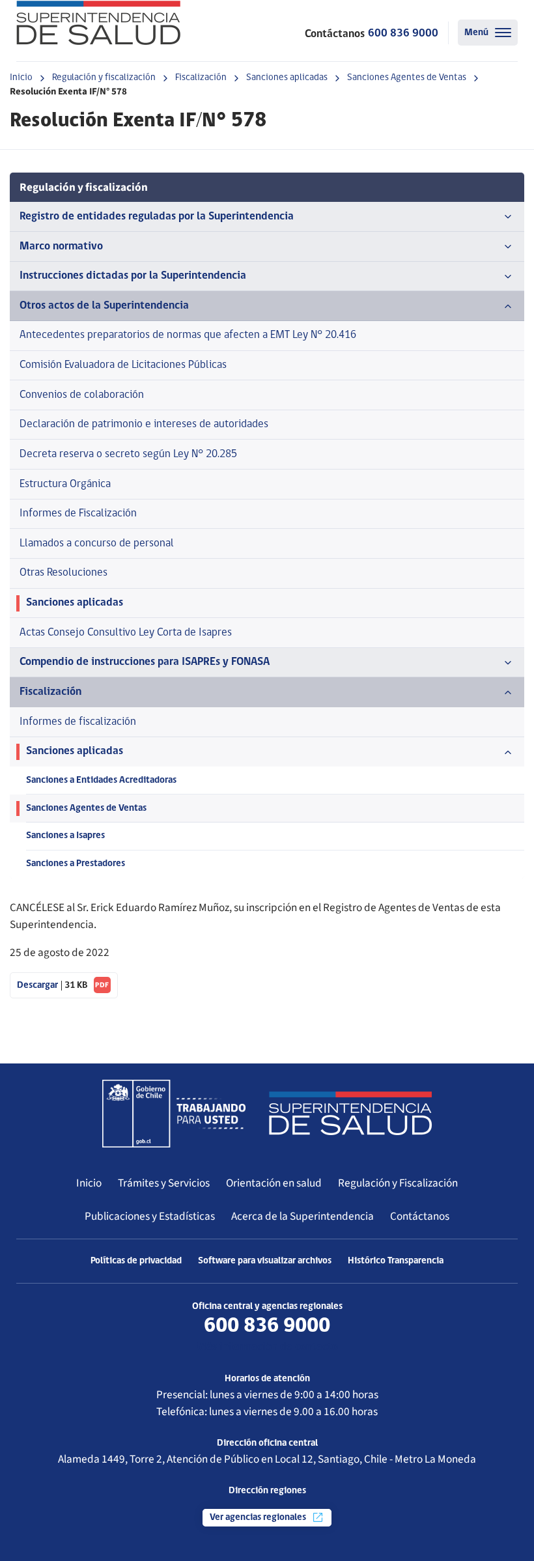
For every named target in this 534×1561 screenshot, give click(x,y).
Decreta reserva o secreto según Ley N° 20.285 (128, 454)
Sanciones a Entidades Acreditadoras (101, 780)
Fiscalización (201, 78)
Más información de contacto (267, 1347)
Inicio (21, 78)
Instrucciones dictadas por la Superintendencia (133, 275)
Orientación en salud (274, 1183)
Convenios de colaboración (82, 395)
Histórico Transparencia (395, 1261)
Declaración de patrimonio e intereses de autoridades (144, 424)
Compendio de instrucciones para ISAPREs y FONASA (145, 662)
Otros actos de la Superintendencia (104, 305)
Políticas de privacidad (136, 1261)
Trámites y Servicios (164, 1183)
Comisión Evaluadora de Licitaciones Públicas (123, 365)
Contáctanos (419, 1216)
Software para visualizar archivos (264, 1261)
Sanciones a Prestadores (75, 864)
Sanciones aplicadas (287, 78)
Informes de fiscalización (78, 721)
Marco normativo (61, 246)
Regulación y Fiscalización (398, 1183)
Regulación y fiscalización (104, 78)
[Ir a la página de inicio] (98, 23)
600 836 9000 (403, 33)
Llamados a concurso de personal (97, 543)
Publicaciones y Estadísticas (150, 1216)
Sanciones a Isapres (65, 836)
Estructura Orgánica (65, 484)
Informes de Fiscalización (78, 513)
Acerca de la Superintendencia (302, 1216)
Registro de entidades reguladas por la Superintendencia (157, 216)
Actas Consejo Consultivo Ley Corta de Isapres (126, 632)
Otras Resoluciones (63, 572)
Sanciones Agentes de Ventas (406, 78)
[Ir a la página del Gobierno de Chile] (174, 1113)
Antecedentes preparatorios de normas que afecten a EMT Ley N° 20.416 (188, 335)
